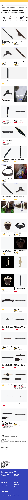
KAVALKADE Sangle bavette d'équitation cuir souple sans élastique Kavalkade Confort (20, 327)
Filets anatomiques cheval (4, 463)
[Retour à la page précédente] (11, 431)
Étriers (10, 20)
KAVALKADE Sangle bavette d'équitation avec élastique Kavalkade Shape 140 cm (20, 308)
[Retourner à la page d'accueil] (4, 491)
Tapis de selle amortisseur (4, 450)
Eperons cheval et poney (4, 460)
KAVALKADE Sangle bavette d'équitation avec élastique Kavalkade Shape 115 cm (7, 327)
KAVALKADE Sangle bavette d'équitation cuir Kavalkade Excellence (7, 384)
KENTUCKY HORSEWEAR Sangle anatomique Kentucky (19, 233)
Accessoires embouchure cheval (5, 462)
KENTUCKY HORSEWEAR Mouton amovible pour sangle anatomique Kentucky (7, 251)
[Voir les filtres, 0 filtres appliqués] (2, 24)
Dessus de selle (22, 20)
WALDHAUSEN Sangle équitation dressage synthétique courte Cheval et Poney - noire (7, 81)
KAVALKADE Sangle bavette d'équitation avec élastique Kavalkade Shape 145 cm (20, 404)
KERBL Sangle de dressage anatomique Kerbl (8, 308)
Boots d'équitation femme (4, 465)
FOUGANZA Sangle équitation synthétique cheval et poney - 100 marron (19, 61)
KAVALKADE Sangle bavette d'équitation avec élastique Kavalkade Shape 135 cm (20, 423)
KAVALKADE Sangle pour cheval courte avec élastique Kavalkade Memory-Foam (7, 140)
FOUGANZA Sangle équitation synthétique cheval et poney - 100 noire (7, 42)
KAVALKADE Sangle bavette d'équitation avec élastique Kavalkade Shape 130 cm (20, 346)
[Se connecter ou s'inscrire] (24, 3)
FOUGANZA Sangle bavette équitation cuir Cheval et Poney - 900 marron (20, 41)
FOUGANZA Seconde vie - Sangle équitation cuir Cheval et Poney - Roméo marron (19, 197)
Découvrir (20, 99)
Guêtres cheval (3, 448)
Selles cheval (4, 20)
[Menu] (2, 3)
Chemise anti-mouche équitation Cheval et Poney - (8, 459)
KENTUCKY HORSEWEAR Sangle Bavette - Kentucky (20, 251)
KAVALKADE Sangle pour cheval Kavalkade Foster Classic (6, 403)
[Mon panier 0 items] (26, 3)
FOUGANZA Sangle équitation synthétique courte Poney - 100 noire (19, 80)
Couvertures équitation (4, 461)
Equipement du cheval (4, 466)
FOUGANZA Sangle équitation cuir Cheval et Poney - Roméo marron (7, 61)
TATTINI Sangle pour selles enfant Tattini (8, 159)
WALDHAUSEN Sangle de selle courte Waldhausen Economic (19, 160)
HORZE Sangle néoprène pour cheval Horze (19, 289)
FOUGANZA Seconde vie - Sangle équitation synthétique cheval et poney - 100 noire (7, 197)
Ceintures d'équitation (4, 449)
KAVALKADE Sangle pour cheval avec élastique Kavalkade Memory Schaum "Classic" (7, 365)
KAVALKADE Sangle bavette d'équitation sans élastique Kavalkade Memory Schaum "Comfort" (7, 423)
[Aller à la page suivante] (17, 431)
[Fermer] (26, 0)
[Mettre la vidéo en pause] (24, 177)
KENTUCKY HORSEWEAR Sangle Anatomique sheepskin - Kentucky (7, 214)
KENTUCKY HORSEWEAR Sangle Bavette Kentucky (8, 233)
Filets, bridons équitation (4, 447)
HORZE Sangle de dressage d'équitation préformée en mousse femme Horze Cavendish (7, 120)
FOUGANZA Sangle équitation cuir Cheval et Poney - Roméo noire (7, 101)
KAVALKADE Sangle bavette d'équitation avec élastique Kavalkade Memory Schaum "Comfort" (20, 120)
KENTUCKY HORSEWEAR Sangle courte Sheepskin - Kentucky (7, 269)
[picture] (7, 33)
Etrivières (16, 20)
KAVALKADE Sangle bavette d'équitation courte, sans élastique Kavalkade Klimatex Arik (19, 365)
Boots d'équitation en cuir (4, 467)
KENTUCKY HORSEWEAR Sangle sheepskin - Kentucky (19, 214)
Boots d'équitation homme (4, 464)
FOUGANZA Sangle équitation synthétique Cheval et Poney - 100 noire (7, 178)
